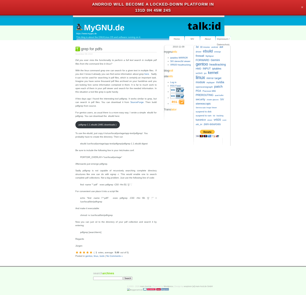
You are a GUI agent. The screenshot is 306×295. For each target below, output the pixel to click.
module (200, 82)
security (200, 99)
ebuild (208, 51)
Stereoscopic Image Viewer (206, 108)
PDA (198, 90)
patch (218, 86)
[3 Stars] (84, 252)
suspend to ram (203, 115)
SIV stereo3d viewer (180, 61)
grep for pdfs (91, 49)
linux (96, 256)
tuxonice (201, 119)
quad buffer (219, 95)
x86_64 (199, 124)
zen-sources (212, 124)
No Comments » (114, 256)
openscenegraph (204, 87)
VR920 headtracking (180, 64)
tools (102, 256)
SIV (192, 39)
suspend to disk (203, 111)
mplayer (211, 82)
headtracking (217, 64)
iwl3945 (199, 73)
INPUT (207, 68)
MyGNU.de (104, 27)
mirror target (214, 78)
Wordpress (168, 286)
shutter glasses (213, 100)
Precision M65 (209, 91)
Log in (173, 82)
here (146, 74)
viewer (209, 120)
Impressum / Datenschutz (223, 42)
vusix (224, 120)
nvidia (220, 82)
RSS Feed (175, 85)
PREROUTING (204, 95)
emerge (217, 52)
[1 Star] (77, 252)
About (208, 39)
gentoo (88, 256)
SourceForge (137, 102)
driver (198, 51)
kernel (213, 73)
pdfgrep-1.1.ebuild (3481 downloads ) (98, 124)
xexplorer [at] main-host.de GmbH (198, 286)
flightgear (210, 56)
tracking (220, 116)
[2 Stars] (80, 252)
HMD (198, 68)
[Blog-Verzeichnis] (149, 290)
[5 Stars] (91, 252)
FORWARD (202, 60)
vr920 (217, 119)
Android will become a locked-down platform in (153, 4)
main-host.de (145, 286)
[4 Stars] (87, 252)
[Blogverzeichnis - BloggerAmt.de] (134, 290)
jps (205, 73)
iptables (216, 68)
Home (177, 39)
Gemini (215, 60)
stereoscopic (203, 103)
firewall (200, 55)
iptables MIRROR (179, 57)
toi (214, 115)
